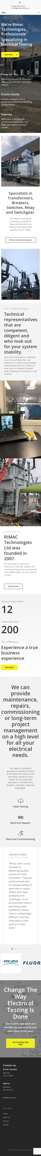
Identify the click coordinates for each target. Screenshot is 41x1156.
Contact (6, 1125)
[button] (38, 12)
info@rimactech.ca (20, 8)
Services (6, 1121)
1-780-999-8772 (18, 6)
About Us (6, 1117)
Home (5, 1114)
